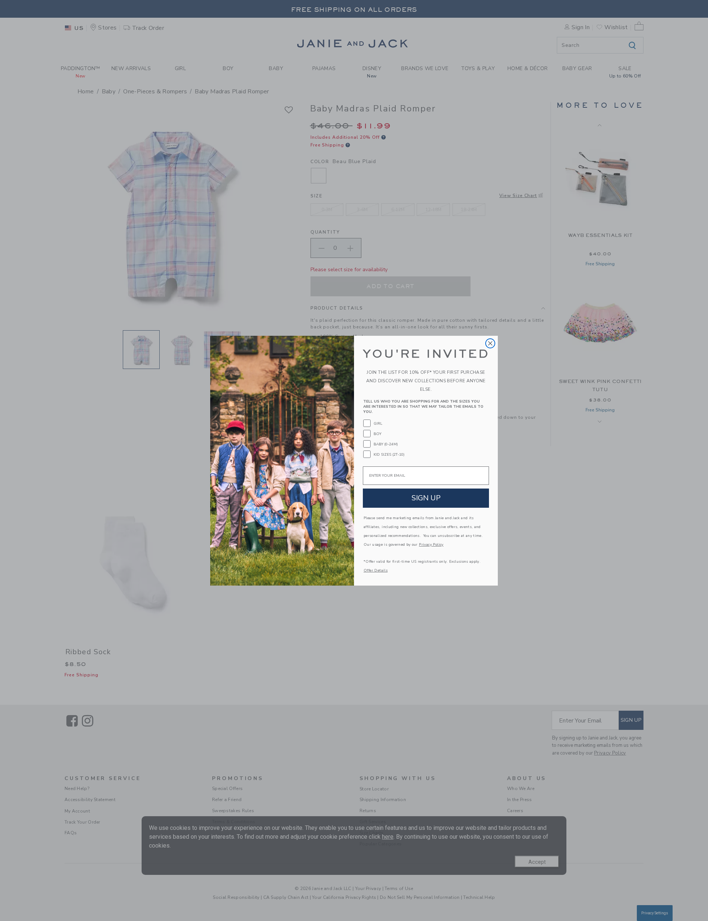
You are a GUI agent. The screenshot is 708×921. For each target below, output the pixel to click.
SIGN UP (426, 498)
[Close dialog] (490, 343)
